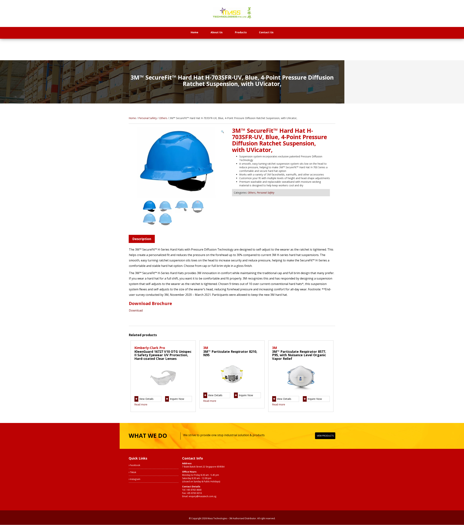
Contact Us (266, 32)
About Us (217, 32)
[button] (222, 132)
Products (241, 32)
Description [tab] (141, 239)
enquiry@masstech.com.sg (202, 496)
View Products (325, 435)
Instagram (134, 479)
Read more (140, 404)
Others (163, 118)
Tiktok (132, 472)
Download (136, 310)
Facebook (134, 465)
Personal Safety (147, 118)
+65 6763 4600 (193, 489)
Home (194, 32)
